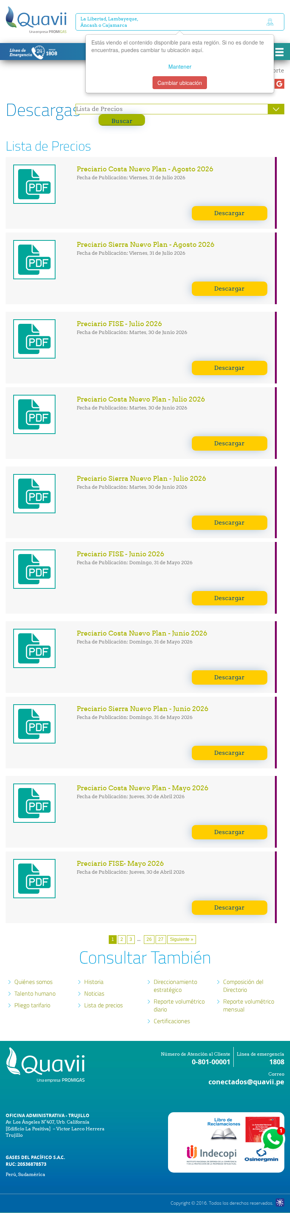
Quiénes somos (33, 981)
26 (149, 939)
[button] (279, 84)
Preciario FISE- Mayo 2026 (120, 863)
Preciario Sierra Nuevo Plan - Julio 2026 (141, 478)
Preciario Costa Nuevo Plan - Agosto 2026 (145, 169)
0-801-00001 (211, 1062)
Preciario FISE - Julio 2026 (119, 324)
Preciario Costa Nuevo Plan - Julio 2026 (141, 399)
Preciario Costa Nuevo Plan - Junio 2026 (142, 633)
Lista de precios (103, 1005)
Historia (93, 981)
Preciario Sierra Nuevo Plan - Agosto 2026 (145, 244)
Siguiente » (181, 939)
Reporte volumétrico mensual (248, 1005)
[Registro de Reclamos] (212, 1154)
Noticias (94, 993)
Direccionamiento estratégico (175, 985)
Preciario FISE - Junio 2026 (120, 554)
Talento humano (35, 993)
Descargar (229, 213)
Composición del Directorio (243, 985)
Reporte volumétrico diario (179, 1005)
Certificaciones (172, 1020)
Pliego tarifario (32, 1005)
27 (161, 939)
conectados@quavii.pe (246, 1082)
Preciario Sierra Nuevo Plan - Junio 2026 (142, 709)
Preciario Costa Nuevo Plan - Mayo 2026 (142, 788)
